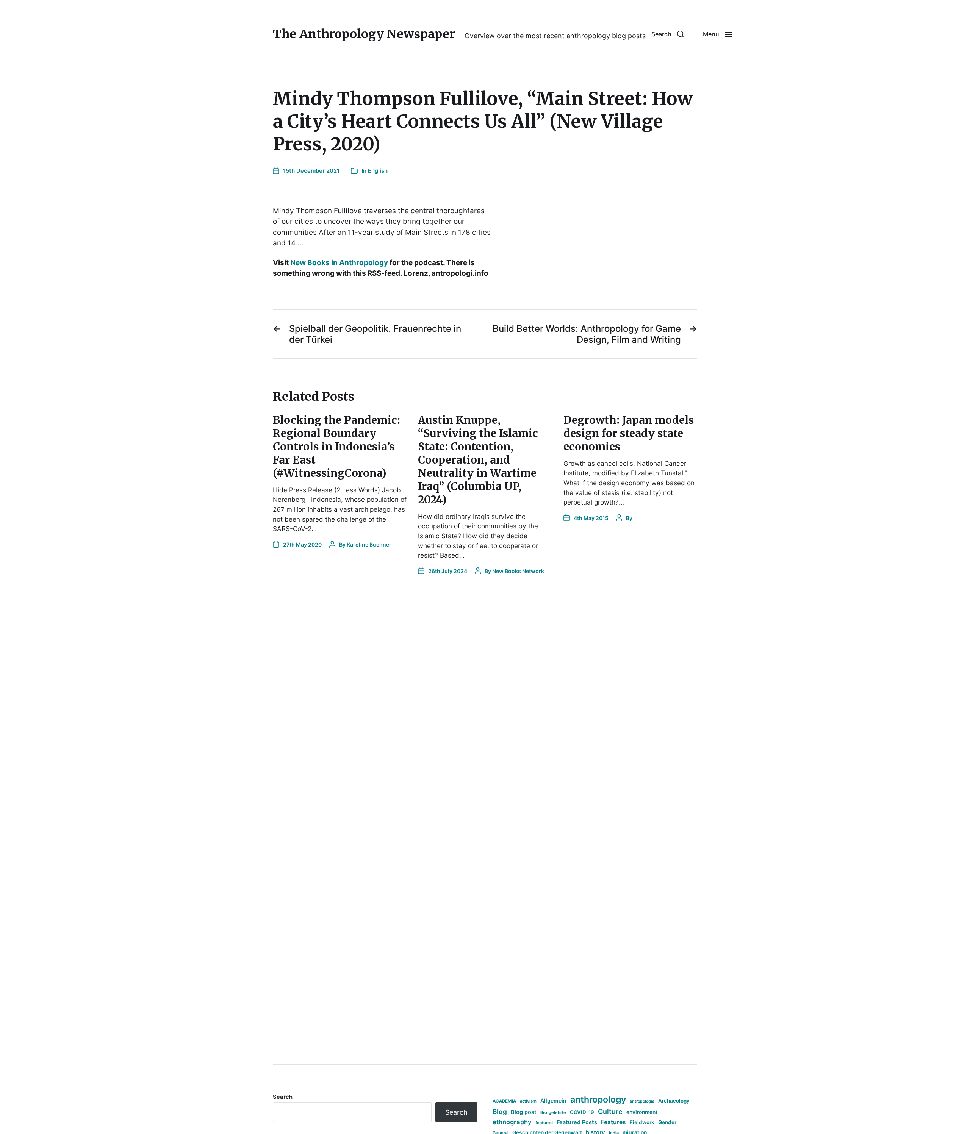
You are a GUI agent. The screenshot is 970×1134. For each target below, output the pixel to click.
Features (613, 1122)
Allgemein (553, 1100)
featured (544, 1122)
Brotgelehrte (553, 1112)
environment (641, 1112)
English (378, 170)
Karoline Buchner (369, 544)
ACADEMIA (504, 1101)
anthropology (598, 1099)
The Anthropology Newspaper (364, 34)
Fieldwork (642, 1122)
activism (528, 1101)
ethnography (512, 1122)
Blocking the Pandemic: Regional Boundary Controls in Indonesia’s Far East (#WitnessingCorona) (336, 446)
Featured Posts (577, 1122)
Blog (500, 1111)
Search (283, 1096)
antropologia (642, 1101)
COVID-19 (582, 1112)
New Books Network (518, 571)
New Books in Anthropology (339, 262)
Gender (667, 1122)
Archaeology (674, 1101)
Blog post (524, 1112)
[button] (667, 34)
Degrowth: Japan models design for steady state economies (628, 433)
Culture (610, 1111)
